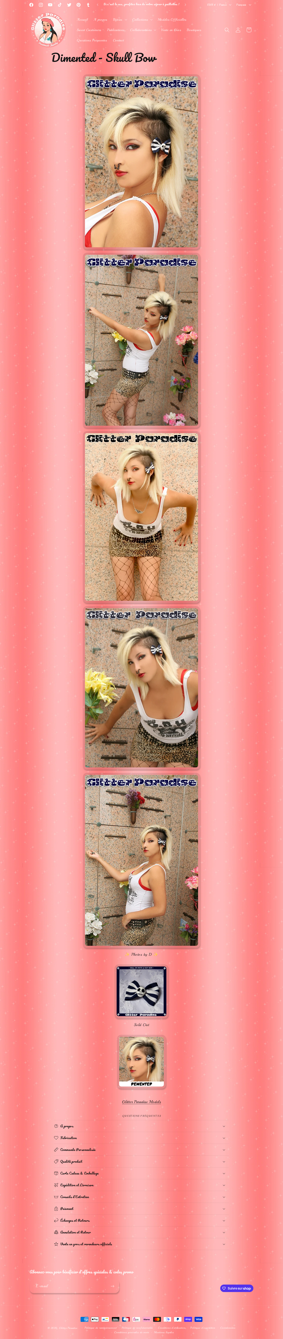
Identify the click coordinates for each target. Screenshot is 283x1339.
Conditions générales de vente (131, 1332)
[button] (119, 19)
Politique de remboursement (101, 1327)
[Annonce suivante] (185, 5)
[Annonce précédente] (97, 5)
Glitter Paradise (68, 1328)
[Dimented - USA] (141, 1088)
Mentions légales (164, 1332)
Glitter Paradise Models (141, 1101)
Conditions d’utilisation (171, 1327)
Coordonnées (227, 1327)
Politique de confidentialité (137, 1327)
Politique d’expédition (202, 1327)
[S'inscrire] (112, 1286)
